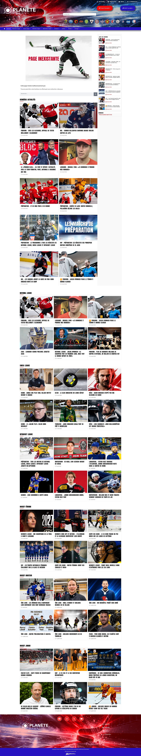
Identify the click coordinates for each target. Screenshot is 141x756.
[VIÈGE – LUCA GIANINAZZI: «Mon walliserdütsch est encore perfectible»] (104, 411)
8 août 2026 (58, 466)
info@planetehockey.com (34, 739)
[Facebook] (59, 719)
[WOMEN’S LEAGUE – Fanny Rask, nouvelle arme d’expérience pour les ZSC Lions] (104, 552)
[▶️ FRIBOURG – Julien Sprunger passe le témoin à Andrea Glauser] (78, 264)
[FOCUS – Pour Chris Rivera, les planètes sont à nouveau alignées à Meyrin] (104, 621)
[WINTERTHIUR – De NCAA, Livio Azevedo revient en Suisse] (70, 448)
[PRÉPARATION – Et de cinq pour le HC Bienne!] (39, 191)
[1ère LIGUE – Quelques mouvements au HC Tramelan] (70, 621)
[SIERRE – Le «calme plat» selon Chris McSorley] (36, 411)
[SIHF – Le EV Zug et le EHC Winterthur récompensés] (70, 660)
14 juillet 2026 (93, 638)
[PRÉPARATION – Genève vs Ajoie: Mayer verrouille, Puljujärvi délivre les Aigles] (78, 191)
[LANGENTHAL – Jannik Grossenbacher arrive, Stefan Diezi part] (70, 482)
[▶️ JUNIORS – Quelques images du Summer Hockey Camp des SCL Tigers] (104, 693)
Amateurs (56, 28)
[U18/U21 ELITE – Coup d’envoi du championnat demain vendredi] (36, 660)
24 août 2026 (59, 538)
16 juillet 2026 (93, 605)
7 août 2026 (92, 468)
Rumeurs (9, 28)
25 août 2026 (25, 397)
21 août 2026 (25, 428)
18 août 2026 (93, 428)
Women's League (36, 28)
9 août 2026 (24, 607)
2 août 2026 (92, 499)
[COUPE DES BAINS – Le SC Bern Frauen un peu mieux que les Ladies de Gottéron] (104, 521)
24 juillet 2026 (59, 710)
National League (16, 28)
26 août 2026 (93, 356)
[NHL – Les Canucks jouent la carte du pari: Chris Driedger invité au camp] (39, 264)
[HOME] (4, 28)
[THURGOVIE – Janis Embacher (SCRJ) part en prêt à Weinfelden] (70, 411)
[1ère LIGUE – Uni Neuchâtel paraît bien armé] (104, 589)
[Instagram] (67, 719)
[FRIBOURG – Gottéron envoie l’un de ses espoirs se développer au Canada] (70, 693)
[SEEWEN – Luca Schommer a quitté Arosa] (36, 482)
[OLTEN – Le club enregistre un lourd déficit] (70, 379)
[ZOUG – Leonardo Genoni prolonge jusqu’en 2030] (36, 338)
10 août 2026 (25, 468)
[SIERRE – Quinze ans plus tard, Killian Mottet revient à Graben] (36, 379)
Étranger (77, 28)
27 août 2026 (25, 356)
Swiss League (26, 28)
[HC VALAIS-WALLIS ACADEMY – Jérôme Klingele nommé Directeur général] (36, 693)
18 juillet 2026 (59, 607)
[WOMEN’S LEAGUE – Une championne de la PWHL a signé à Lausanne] (36, 521)
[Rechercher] (95, 94)
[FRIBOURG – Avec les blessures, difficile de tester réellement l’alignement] (39, 115)
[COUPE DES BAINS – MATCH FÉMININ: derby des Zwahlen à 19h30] (70, 552)
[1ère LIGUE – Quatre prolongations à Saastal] (36, 621)
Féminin (70, 28)
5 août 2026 (58, 499)
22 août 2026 (93, 397)
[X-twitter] (74, 719)
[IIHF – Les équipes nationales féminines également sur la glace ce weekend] (36, 552)
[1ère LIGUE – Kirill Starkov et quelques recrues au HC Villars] (70, 589)
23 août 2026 (93, 538)
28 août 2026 (25, 135)
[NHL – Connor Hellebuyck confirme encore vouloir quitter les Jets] (78, 115)
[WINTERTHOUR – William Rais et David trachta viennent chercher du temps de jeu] (104, 482)
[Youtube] (81, 719)
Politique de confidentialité (35, 742)
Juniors (63, 28)
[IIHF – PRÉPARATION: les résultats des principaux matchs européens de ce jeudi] (78, 227)
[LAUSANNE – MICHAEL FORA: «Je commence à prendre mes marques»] (78, 152)
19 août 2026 (93, 569)
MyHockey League (47, 28)
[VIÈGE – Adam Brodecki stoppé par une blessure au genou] (104, 379)
